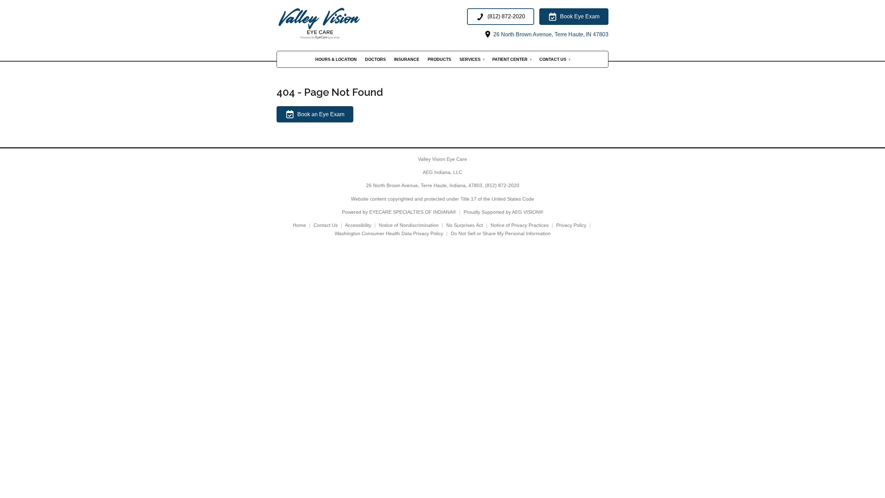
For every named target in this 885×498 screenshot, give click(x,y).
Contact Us (552, 59)
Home (299, 225)
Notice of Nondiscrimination (409, 225)
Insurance (406, 59)
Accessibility (358, 225)
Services (470, 59)
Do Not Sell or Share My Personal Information (501, 233)
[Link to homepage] (335, 23)
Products (439, 59)
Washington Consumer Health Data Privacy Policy (389, 233)
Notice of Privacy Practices (520, 225)
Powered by (399, 212)
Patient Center (510, 59)
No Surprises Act (464, 225)
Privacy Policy (571, 225)
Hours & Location (336, 59)
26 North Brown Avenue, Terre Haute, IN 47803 (550, 34)
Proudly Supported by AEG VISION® (503, 212)
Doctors (375, 59)
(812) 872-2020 (502, 185)
